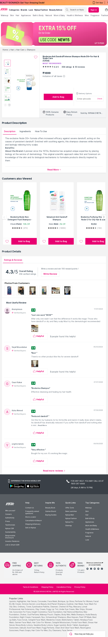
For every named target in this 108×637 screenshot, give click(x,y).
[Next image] (9, 105)
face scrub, (22, 620)
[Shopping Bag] (106, 10)
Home (5, 50)
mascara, (77, 606)
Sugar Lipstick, (60, 625)
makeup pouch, (46, 614)
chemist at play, (66, 606)
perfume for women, (84, 601)
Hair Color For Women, (41, 622)
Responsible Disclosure (10, 537)
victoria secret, (28, 604)
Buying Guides (51, 515)
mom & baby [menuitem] (59, 15)
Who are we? (10, 511)
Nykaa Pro (69, 522)
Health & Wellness (92, 529)
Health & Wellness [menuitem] (75, 15)
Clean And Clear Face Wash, (67, 628)
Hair (12, 50)
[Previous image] (5, 105)
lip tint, (55, 609)
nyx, (43, 617)
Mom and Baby (91, 526)
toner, (29, 606)
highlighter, (22, 601)
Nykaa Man (69, 515)
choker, (23, 614)
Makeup (88, 508)
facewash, (36, 617)
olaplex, (57, 614)
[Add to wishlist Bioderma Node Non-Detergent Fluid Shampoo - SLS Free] (7, 241)
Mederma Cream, (53, 620)
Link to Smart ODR (12, 545)
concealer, (42, 601)
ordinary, (22, 606)
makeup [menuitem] (4, 15)
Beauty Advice (55, 10)
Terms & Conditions (30, 587)
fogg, (48, 609)
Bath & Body (90, 518)
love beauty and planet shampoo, (51, 604)
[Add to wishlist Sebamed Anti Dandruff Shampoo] (44, 241)
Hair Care (20, 50)
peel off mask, (85, 617)
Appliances (89, 522)
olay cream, (40, 609)
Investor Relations (12, 541)
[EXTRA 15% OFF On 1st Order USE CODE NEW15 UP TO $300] (54, 34)
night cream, (25, 617)
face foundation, (55, 612)
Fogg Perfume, (48, 628)
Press (7, 521)
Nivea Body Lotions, (24, 625)
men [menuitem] (87, 15)
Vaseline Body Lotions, (43, 625)
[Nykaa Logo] (4, 9)
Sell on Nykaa (30, 528)
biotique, (62, 601)
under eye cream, (67, 609)
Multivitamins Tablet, (70, 620)
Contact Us (29, 508)
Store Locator (30, 517)
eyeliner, (70, 604)
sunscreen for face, (22, 612)
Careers (8, 514)
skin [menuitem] (12, 15)
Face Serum (67, 630)
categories (14, 10)
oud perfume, (33, 614)
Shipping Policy (47, 587)
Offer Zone (69, 508)
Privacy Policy (79, 587)
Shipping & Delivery (32, 524)
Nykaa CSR (9, 528)
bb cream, (16, 604)
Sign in (93, 10)
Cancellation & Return (33, 521)
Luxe (87, 540)
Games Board (50, 511)
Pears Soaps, (25, 630)
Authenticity (9, 518)
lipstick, (12, 601)
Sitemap (68, 526)
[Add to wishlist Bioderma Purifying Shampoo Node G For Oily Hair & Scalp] (81, 241)
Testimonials (10, 525)
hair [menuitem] (17, 15)
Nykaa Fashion (41, 10)
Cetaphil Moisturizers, (61, 622)
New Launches (71, 511)
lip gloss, (70, 601)
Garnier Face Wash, (23, 622)
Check (99, 99)
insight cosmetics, (39, 612)
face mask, (52, 601)
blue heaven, (73, 617)
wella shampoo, (78, 614)
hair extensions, (28, 609)
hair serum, (32, 601)
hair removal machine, (73, 612)
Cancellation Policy (64, 587)
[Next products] (104, 217)
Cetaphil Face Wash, (37, 620)
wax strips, (80, 609)
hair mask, (79, 604)
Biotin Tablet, (72, 625)
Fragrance (89, 533)
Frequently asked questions (32, 512)
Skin (87, 511)
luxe (31, 10)
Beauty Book (50, 508)
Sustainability (10, 532)
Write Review (50, 274)
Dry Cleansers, (55, 630)
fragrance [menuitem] (95, 15)
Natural (88, 536)
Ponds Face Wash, (79, 622)
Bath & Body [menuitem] (38, 15)
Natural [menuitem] (48, 15)
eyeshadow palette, (41, 606)
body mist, (66, 614)
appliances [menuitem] (26, 15)
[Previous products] (4, 217)
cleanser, (54, 606)
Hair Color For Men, (39, 630)
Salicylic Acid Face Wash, (30, 628)
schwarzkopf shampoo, (56, 617)
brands (24, 10)
